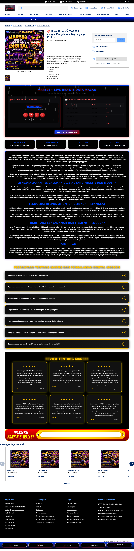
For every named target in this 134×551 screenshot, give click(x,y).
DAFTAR (127, 14)
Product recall (9, 513)
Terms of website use (74, 522)
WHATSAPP (15, 545)
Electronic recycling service (45, 522)
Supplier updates (10, 525)
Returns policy (9, 519)
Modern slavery (72, 510)
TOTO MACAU (20, 14)
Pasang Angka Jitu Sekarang (67, 132)
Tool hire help (9, 528)
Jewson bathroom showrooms (45, 519)
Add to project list (111, 59)
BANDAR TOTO (34, 14)
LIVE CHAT (120, 544)
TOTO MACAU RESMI (85, 14)
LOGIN (117, 14)
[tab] (65, 483)
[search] (43, 8)
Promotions (8, 516)
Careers (38, 507)
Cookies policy (71, 507)
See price (10, 476)
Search (20, 8)
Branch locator (9, 504)
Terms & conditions (73, 516)
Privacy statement (73, 513)
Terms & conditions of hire (75, 519)
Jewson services (41, 513)
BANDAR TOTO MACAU (66, 14)
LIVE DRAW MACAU (103, 14)
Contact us (39, 510)
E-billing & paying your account (14, 510)
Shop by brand (9, 522)
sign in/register (106, 63)
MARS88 (7, 14)
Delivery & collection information (15, 507)
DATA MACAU (49, 14)
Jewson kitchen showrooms (45, 516)
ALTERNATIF (94, 545)
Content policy (71, 504)
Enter (121, 40)
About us (39, 504)
